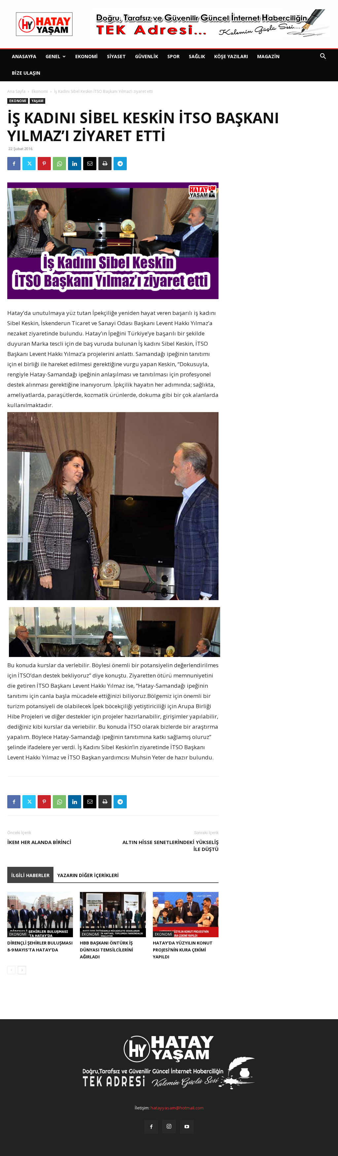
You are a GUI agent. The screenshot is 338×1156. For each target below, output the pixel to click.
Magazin (268, 56)
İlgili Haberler (30, 875)
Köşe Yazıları (231, 56)
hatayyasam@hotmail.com (177, 1108)
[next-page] (22, 970)
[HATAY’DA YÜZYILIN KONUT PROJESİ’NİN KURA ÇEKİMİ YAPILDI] (186, 914)
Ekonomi (86, 56)
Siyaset (116, 56)
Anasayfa (24, 56)
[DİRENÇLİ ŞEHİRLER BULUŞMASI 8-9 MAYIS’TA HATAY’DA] (40, 914)
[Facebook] (13, 163)
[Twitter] (29, 163)
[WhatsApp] (59, 163)
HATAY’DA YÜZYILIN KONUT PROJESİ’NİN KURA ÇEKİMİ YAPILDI (183, 950)
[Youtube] (186, 1127)
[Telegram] (120, 163)
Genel (53, 56)
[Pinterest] (44, 163)
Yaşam (37, 100)
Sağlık (197, 56)
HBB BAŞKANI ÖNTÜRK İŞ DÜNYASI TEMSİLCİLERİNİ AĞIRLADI (106, 950)
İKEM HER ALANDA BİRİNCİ (39, 842)
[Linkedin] (74, 163)
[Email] (89, 163)
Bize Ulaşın (26, 73)
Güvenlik (146, 56)
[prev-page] (11, 970)
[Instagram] (169, 1126)
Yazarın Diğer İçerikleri (88, 875)
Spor (173, 56)
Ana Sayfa (16, 91)
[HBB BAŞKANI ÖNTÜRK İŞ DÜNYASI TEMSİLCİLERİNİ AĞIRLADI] (113, 914)
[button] (323, 57)
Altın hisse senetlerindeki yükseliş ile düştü (170, 845)
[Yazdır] (105, 163)
